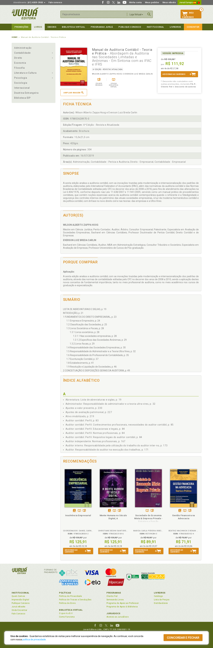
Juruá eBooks (18, 607)
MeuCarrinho (188, 15)
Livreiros (175, 27)
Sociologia (20, 83)
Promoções (21, 27)
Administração (23, 47)
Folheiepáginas (84, 510)
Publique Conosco (129, 27)
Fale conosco (55, 2)
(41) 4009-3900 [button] (28, 2)
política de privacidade (34, 639)
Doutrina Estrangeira (26, 93)
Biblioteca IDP (22, 97)
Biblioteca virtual (73, 27)
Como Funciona (67, 617)
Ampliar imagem (72, 93)
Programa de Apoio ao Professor (122, 603)
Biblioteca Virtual (71, 610)
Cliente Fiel (112, 596)
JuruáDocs (113, 613)
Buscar (149, 14)
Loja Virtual (135, 14)
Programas (113, 593)
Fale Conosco (18, 613)
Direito (18, 57)
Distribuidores (161, 603)
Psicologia (20, 77)
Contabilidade (22, 53)
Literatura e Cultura (25, 73)
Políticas (65, 593)
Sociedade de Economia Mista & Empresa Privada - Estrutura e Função (148, 518)
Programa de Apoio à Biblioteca (122, 607)
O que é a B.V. (66, 613)
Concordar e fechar (183, 637)
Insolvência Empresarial (78, 515)
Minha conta (135, 2)
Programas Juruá (102, 27)
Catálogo (158, 596)
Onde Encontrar (19, 610)
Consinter (193, 27)
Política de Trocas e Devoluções (75, 599)
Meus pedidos (152, 2)
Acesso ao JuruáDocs (117, 617)
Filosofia (19, 67)
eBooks (52, 27)
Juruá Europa (186, 2)
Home (14, 37)
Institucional (155, 27)
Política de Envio (67, 603)
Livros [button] (38, 27)
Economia (20, 63)
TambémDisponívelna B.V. (79, 510)
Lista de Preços (161, 599)
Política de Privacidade (70, 596)
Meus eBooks (169, 2)
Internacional (22, 87)
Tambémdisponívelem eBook (74, 510)
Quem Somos (18, 596)
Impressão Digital (20, 599)
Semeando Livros (115, 599)
